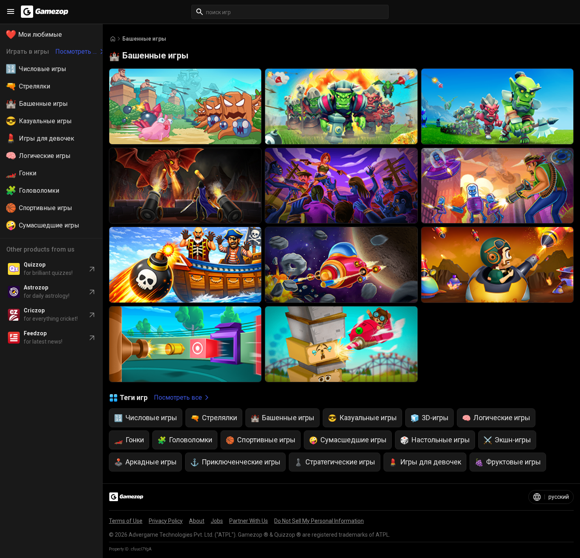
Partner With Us (248, 521)
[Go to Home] (112, 38)
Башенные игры (144, 39)
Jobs (217, 521)
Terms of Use (125, 521)
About (196, 521)
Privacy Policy (166, 521)
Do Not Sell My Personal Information (319, 521)
